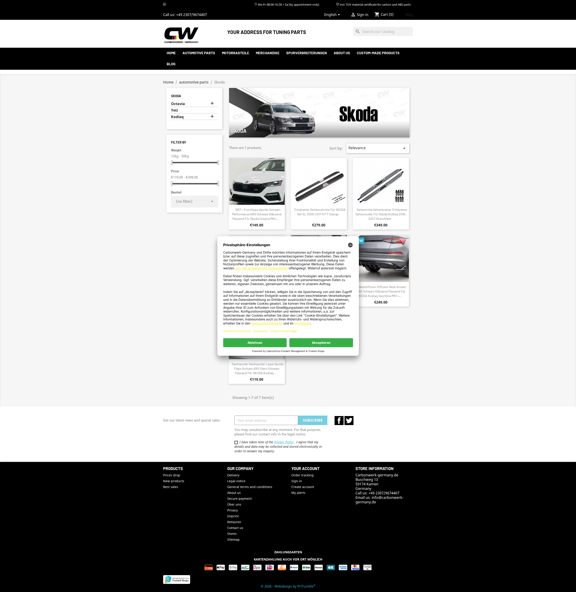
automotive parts (198, 53)
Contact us (235, 528)
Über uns (234, 504)
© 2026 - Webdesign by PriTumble (288, 586)
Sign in (296, 481)
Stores (232, 533)
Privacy (232, 510)
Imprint (233, 516)
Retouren (234, 522)
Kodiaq (177, 117)
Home (171, 53)
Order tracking (302, 475)
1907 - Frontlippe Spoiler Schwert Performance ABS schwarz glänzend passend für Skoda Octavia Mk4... (256, 214)
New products (173, 481)
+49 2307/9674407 (191, 14)
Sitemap (233, 539)
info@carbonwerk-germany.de (379, 499)
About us (342, 53)
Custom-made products (378, 53)
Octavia (178, 103)
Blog (409, 14)
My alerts (298, 493)
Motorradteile (235, 53)
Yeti (174, 110)
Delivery (233, 475)
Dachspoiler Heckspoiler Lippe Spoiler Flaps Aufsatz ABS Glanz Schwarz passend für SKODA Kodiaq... (258, 368)
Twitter (348, 420)
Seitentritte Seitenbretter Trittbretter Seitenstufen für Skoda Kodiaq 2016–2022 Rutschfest (381, 214)
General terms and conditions (249, 487)
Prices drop (171, 475)
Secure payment (239, 498)
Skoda (176, 96)
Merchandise (267, 53)
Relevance (378, 148)
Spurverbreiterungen (306, 53)
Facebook (339, 420)
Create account (302, 487)
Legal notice (236, 481)
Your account (305, 468)
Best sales (170, 487)
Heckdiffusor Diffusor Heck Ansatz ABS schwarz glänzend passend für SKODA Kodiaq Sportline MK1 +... (381, 291)
